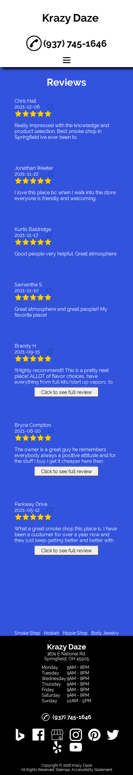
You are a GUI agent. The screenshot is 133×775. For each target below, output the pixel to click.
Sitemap (63, 770)
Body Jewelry (105, 633)
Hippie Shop (75, 633)
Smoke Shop (27, 633)
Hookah (51, 633)
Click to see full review (66, 392)
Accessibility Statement (91, 770)
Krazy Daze (70, 17)
